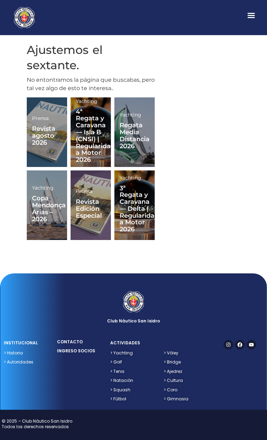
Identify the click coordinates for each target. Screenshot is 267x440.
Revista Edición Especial (89, 208)
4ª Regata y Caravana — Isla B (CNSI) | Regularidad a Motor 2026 (95, 136)
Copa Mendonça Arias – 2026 (49, 208)
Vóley (171, 353)
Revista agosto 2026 (43, 135)
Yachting (86, 101)
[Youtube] (251, 345)
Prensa (40, 118)
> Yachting (121, 353)
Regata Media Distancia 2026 (134, 135)
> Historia (13, 353)
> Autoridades (18, 362)
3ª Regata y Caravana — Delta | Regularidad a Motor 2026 (139, 208)
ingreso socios (76, 351)
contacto (70, 342)
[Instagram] (228, 345)
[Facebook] (240, 345)
